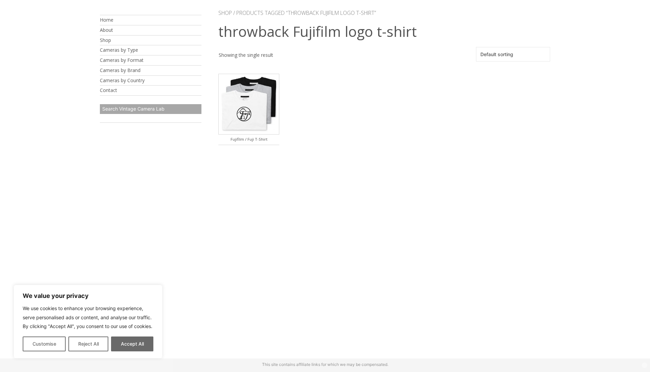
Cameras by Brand (120, 70)
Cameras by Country (122, 80)
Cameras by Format (122, 60)
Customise (44, 344)
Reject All (88, 344)
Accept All (132, 344)
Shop (105, 40)
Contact (108, 90)
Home (106, 20)
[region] (88, 321)
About (106, 30)
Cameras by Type (119, 50)
